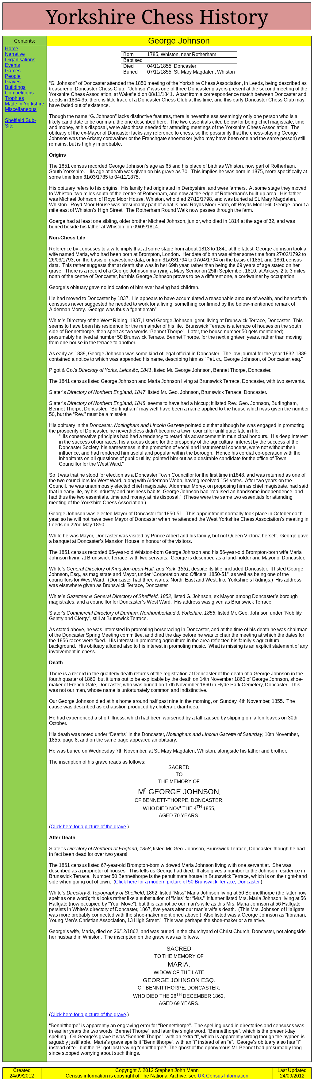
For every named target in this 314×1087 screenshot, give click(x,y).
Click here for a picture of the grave (88, 826)
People (13, 76)
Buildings (15, 87)
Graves (13, 81)
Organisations (20, 59)
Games (13, 70)
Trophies (14, 98)
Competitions (19, 92)
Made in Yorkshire (24, 103)
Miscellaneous (20, 109)
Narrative (15, 54)
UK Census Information (223, 1075)
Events (12, 65)
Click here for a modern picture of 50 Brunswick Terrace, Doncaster (187, 881)
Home (11, 48)
